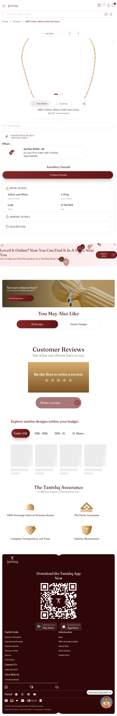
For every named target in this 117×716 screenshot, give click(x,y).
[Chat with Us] (56, 687)
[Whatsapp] (6, 687)
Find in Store (104, 255)
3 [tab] (63, 96)
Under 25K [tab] (21, 433)
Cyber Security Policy (12, 710)
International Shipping (14, 641)
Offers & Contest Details (68, 641)
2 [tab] (60, 96)
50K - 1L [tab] (60, 433)
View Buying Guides (16, 298)
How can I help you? (98, 692)
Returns (8, 655)
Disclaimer (47, 710)
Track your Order (11, 651)
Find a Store (9, 660)
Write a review (50, 403)
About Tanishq (64, 651)
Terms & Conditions (26, 710)
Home (5, 21)
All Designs (37, 324)
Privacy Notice (38, 710)
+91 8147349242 (12, 679)
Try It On (49, 33)
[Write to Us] (31, 687)
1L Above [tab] (78, 433)
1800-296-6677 (11, 669)
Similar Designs (78, 324)
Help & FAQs (63, 646)
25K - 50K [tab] (41, 433)
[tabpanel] (58, 68)
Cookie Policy (63, 655)
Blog (60, 637)
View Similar (42, 103)
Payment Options (12, 646)
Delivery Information (13, 637)
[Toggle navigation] (4, 6)
